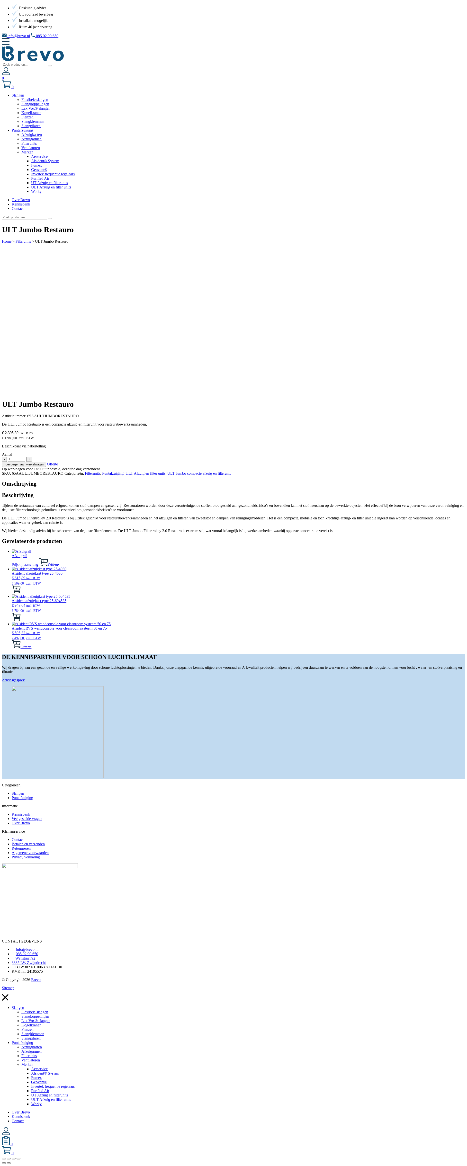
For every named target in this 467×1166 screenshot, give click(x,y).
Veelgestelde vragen (27, 819)
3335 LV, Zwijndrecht (29, 963)
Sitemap (8, 988)
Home (6, 241)
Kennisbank (21, 814)
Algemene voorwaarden (30, 853)
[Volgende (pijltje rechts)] (9, 1163)
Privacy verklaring (26, 857)
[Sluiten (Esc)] (18, 1158)
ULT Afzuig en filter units (145, 473)
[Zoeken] (50, 65)
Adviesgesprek (13, 680)
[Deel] (14, 1158)
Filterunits (23, 241)
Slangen (18, 793)
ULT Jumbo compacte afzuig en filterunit (199, 473)
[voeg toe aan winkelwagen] (43, 564)
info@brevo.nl (18, 36)
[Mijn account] (6, 74)
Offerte (52, 464)
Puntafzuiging (113, 473)
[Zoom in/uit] (4, 1158)
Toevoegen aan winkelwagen (24, 464)
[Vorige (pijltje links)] (4, 1163)
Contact (18, 839)
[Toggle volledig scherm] (9, 1158)
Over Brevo (21, 823)
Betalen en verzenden (28, 844)
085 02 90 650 (46, 36)
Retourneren (21, 848)
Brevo (36, 980)
